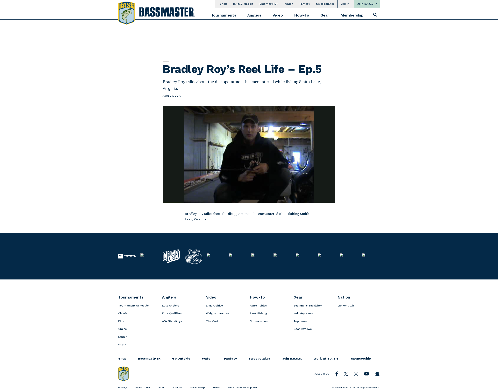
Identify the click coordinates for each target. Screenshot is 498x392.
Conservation (259, 321)
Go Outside (181, 358)
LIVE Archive (214, 305)
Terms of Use (142, 387)
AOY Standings (172, 321)
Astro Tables (258, 305)
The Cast (212, 321)
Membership (351, 15)
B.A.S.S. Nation (243, 3)
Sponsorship (361, 358)
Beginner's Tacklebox (308, 305)
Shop (223, 3)
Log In (345, 3)
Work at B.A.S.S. (326, 358)
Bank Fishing (258, 313)
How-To (301, 15)
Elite (121, 321)
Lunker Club (346, 305)
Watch (288, 3)
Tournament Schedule (133, 305)
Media (216, 387)
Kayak (122, 344)
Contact (178, 387)
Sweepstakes (325, 3)
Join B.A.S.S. (365, 3)
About (162, 387)
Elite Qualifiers (172, 313)
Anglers (254, 15)
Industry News (303, 313)
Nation (122, 336)
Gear (324, 15)
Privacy (122, 387)
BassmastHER (269, 3)
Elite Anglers (170, 305)
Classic (123, 313)
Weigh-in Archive (217, 313)
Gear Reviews (303, 328)
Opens (122, 328)
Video (278, 15)
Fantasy (305, 3)
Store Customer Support (242, 387)
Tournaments (223, 15)
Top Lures (300, 321)
